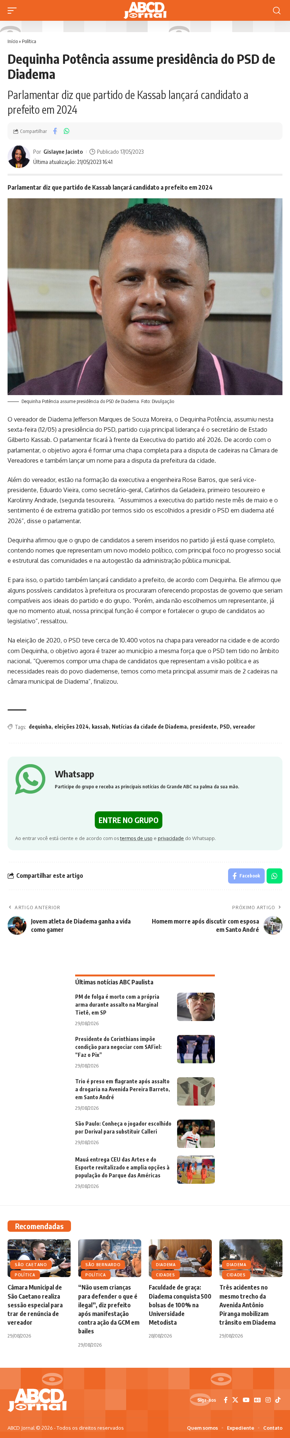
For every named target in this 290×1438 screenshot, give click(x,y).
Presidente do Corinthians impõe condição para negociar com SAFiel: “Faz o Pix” (118, 1047)
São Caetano (31, 1264)
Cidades (165, 1275)
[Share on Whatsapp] (66, 131)
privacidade (171, 838)
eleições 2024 (71, 726)
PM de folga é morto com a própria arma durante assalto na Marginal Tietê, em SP (117, 1004)
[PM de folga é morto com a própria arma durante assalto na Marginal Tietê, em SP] (196, 1007)
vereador (244, 726)
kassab (100, 726)
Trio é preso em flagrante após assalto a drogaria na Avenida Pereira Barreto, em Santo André (122, 1089)
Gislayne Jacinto (63, 151)
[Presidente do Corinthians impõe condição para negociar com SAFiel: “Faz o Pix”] (196, 1049)
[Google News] (257, 1400)
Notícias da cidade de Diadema (149, 726)
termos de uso (136, 838)
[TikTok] (277, 1400)
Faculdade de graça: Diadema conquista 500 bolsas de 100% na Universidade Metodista (180, 1305)
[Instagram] (268, 1400)
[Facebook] (226, 1400)
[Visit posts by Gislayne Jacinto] (19, 156)
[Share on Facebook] (54, 131)
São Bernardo (102, 1264)
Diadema (166, 1264)
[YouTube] (246, 1400)
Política (29, 41)
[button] (14, 11)
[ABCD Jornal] (145, 10)
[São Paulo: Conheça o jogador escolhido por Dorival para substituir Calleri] (196, 1134)
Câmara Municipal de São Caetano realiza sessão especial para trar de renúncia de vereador (35, 1305)
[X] (235, 1400)
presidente (203, 726)
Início (13, 41)
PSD (225, 726)
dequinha (40, 726)
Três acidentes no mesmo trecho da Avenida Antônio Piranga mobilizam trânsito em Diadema (247, 1305)
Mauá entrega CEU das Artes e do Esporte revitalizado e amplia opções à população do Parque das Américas (122, 1167)
